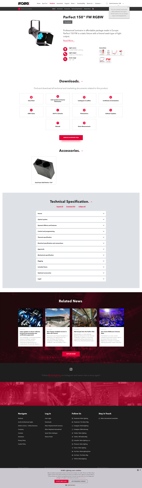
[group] (27, 422)
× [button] (140, 470)
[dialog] (71, 478)
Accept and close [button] (61, 481)
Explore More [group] (71, 354)
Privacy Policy (82, 478)
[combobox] (138, 470)
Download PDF (70, 206)
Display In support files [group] (71, 137)
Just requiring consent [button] (79, 481)
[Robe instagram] (71, 369)
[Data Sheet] (93, 9)
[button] (71, 485)
